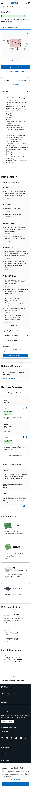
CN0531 (15, 633)
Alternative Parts (14, 455)
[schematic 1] (15, 45)
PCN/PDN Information (10, 340)
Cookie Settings (15, 779)
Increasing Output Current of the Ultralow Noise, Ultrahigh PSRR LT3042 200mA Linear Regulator (15, 282)
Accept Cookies (15, 784)
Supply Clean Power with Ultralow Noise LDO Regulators (16, 309)
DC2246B (16, 547)
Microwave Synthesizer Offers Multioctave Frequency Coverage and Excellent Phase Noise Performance (15, 264)
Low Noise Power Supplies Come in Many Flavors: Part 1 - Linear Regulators (16, 291)
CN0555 (16, 614)
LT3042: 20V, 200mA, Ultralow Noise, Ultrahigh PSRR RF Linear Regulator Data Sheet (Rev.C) (15, 193)
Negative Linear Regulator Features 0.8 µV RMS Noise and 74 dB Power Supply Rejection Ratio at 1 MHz (16, 253)
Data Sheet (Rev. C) (16, 67)
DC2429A (16, 526)
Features (5, 91)
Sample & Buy (15, 84)
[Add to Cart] (26, 408)
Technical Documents (11, 182)
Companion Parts (14, 393)
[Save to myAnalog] (23, 408)
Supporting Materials (10, 331)
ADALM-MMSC (18, 589)
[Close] (29, 765)
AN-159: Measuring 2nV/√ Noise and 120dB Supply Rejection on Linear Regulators (16, 229)
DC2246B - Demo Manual (13, 214)
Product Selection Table (17, 71)
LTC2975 (6, 437)
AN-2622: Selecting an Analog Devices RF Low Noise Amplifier (15, 237)
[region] (15, 775)
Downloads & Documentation (14, 506)
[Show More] (15, 325)
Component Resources (11, 335)
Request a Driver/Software (10, 378)
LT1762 (6, 408)
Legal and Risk (5, 747)
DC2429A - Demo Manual (13, 208)
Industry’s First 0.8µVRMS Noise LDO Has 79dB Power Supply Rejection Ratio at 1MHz (15, 318)
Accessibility (4, 753)
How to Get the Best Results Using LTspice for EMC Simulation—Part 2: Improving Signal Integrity (16, 301)
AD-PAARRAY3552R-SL (20, 569)
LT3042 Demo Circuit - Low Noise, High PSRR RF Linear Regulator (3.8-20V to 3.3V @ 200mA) (16, 476)
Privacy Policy (5, 760)
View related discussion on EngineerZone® (13, 680)
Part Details (6, 169)
